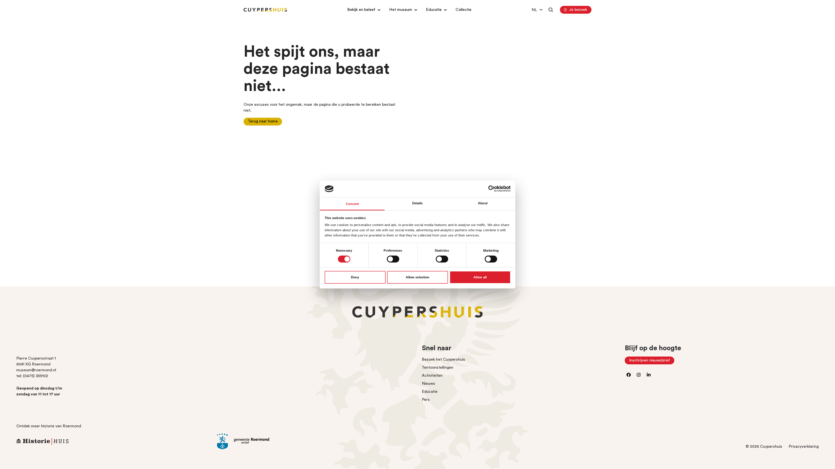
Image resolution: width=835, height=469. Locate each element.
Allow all (480, 277)
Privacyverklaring (804, 446)
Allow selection (417, 277)
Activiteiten (432, 375)
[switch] (393, 259)
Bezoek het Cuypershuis (443, 359)
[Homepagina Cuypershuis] (265, 10)
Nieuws (428, 383)
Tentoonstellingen (437, 367)
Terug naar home (263, 121)
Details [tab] (417, 203)
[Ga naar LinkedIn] (649, 375)
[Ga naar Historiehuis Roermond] (113, 441)
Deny (355, 277)
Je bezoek (578, 10)
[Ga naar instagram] (639, 375)
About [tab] (483, 203)
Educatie (430, 391)
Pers (426, 399)
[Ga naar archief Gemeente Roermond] (314, 441)
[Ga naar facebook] (629, 375)
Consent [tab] (352, 204)
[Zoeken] (551, 10)
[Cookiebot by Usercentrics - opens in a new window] (492, 188)
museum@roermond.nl (36, 370)
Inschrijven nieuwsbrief (651, 361)
